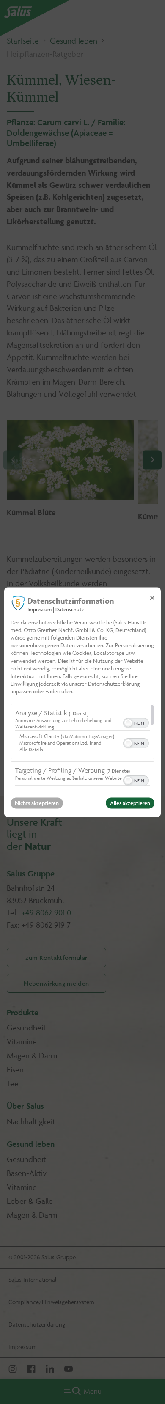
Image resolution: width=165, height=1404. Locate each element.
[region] (82, 746)
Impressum (40, 609)
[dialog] (82, 702)
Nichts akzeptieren (37, 803)
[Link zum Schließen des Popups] (152, 598)
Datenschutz (69, 609)
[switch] (136, 722)
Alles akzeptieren (130, 803)
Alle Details (31, 749)
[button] (128, 723)
